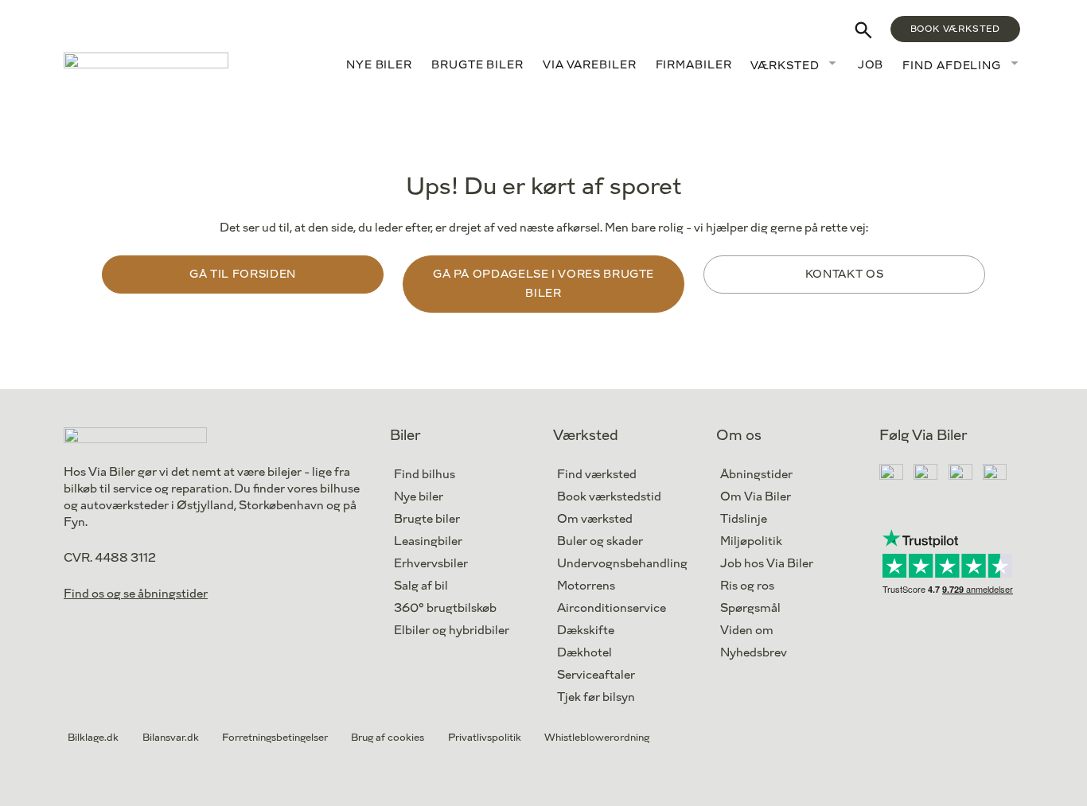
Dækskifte (585, 630)
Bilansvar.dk (170, 737)
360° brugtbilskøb (445, 608)
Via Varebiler (590, 65)
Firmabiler (694, 65)
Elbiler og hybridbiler (451, 630)
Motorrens (586, 586)
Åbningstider (756, 474)
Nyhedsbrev (753, 653)
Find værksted (597, 474)
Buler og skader (600, 541)
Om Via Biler (755, 497)
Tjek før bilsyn (596, 697)
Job (871, 65)
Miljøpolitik (751, 541)
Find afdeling (951, 66)
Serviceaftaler (596, 675)
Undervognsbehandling (622, 563)
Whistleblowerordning (596, 737)
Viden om (746, 630)
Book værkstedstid (609, 497)
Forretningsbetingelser (275, 737)
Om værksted (595, 519)
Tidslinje (743, 519)
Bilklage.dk (93, 737)
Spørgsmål (750, 608)
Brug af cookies (387, 737)
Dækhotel (584, 653)
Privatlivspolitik (484, 737)
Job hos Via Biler (766, 563)
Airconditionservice (611, 608)
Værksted (784, 66)
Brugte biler (477, 65)
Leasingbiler (428, 541)
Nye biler (379, 65)
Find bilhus (424, 474)
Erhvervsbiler (431, 563)
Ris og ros (747, 586)
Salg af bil (421, 586)
